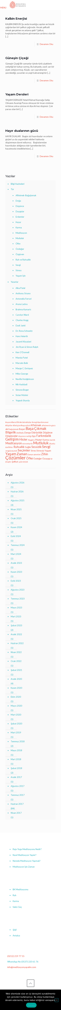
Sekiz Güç (17, 907)
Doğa (18, 200)
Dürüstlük (36, 432)
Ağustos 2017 (17, 786)
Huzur (18, 222)
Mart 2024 (16, 554)
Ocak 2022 (16, 661)
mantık (52, 440)
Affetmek (35, 425)
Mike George (22, 373)
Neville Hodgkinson (25, 379)
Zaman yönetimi (34, 454)
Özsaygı (46, 458)
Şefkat (15, 461)
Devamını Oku (46, 44)
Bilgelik (10, 432)
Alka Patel (20, 288)
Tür (12, 189)
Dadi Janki (21, 325)
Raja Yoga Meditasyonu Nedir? (27, 849)
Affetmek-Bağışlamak (26, 195)
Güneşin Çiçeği (16, 58)
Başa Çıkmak (36, 428)
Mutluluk (20, 238)
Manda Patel (22, 357)
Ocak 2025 (16, 518)
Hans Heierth (22, 336)
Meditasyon (21, 233)
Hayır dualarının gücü (21, 131)
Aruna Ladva (21, 304)
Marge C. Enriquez (24, 368)
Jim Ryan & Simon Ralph (27, 347)
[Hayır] (57, 1000)
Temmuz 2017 (18, 795)
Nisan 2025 (16, 509)
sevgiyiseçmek (11, 451)
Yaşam (10, 454)
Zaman (22, 454)
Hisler (23, 439)
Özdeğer (20, 249)
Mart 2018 (16, 759)
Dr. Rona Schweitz (24, 331)
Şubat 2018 (16, 768)
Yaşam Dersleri (16, 94)
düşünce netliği (25, 436)
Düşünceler (11, 435)
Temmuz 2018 (18, 741)
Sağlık (28, 447)
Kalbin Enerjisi (16, 18)
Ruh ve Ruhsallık (23, 259)
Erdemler (20, 217)
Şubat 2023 (16, 625)
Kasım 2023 (16, 572)
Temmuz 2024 (18, 545)
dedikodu (20, 433)
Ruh (14, 895)
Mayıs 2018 (16, 750)
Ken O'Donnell (22, 352)
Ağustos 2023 (17, 589)
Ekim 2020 (16, 697)
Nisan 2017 (16, 813)
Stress (18, 270)
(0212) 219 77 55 (15, 956)
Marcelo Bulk (22, 363)
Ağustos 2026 (17, 482)
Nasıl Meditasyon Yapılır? (24, 855)
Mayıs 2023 (16, 607)
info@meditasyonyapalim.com (21, 967)
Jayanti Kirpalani (23, 341)
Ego (34, 436)
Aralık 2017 (16, 777)
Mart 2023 (16, 616)
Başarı (22, 429)
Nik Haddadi (21, 384)
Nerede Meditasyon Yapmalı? (27, 861)
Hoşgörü (31, 440)
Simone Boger (22, 389)
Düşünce (20, 206)
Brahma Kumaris (23, 309)
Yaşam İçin (21, 275)
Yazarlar (14, 282)
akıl (7, 429)
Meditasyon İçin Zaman (24, 866)
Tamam (31, 1005)
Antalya (16, 935)
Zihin (44, 454)
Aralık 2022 (16, 634)
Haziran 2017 (17, 804)
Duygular (20, 211)
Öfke (18, 243)
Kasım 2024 (16, 527)
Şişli (15, 929)
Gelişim (12, 439)
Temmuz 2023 (18, 598)
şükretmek (23, 462)
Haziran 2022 (17, 643)
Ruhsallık (19, 447)
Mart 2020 (16, 714)
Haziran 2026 (17, 491)
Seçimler (24, 450)
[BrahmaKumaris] (18, 5)
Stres (33, 450)
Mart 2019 (16, 732)
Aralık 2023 (16, 563)
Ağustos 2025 (17, 500)
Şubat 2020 (16, 723)
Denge (27, 432)
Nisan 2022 (16, 652)
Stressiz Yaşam (43, 450)
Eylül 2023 (16, 580)
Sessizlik (36, 447)
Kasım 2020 (16, 688)
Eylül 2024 (16, 536)
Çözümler (15, 457)
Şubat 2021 (16, 670)
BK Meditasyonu (20, 889)
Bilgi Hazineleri (17, 184)
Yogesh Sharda (23, 400)
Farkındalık (43, 435)
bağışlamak (14, 429)
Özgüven (20, 254)
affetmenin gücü (48, 425)
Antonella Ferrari (24, 298)
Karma (19, 227)
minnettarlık (27, 444)
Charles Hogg (22, 320)
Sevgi (18, 265)
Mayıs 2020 (16, 705)
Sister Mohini (22, 395)
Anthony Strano (23, 293)
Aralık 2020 (16, 679)
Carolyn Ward (22, 315)
